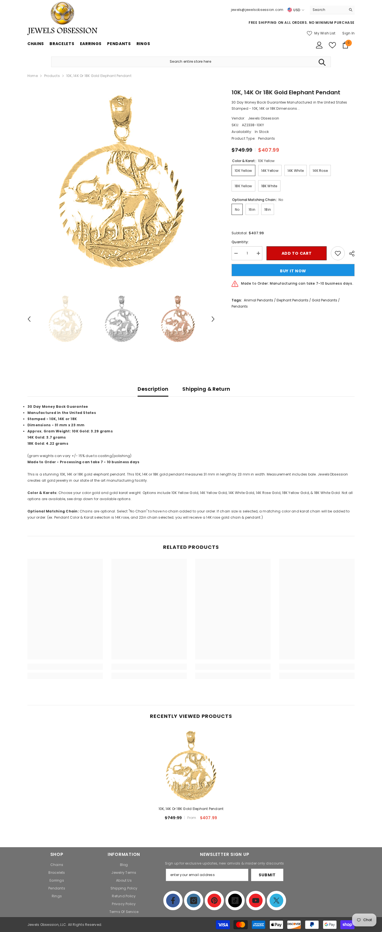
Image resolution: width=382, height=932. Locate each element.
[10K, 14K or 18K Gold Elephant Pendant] (191, 766)
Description (153, 388)
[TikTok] (235, 900)
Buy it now (293, 271)
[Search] (332, 10)
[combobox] (328, 10)
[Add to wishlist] (338, 253)
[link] (65, 667)
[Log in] (319, 45)
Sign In (348, 33)
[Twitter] (276, 900)
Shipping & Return (206, 388)
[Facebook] (173, 900)
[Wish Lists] (332, 45)
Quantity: (240, 242)
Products (52, 75)
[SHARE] (350, 253)
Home (32, 75)
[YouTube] (255, 900)
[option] (121, 182)
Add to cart (297, 253)
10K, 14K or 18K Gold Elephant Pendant (191, 808)
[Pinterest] (214, 900)
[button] (29, 319)
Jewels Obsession (263, 118)
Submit (267, 875)
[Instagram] (193, 900)
